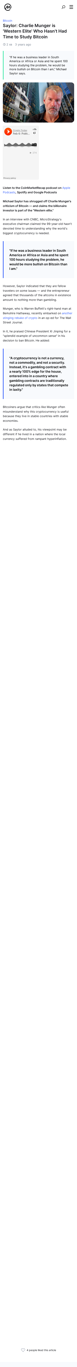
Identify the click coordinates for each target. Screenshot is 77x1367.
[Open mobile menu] (71, 7)
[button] (71, 7)
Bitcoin (7, 20)
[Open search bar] (63, 7)
